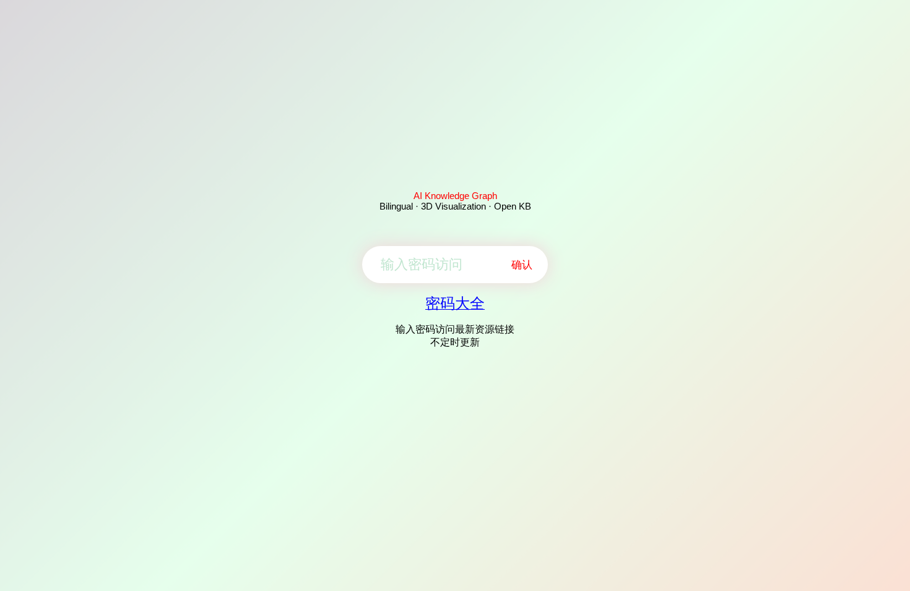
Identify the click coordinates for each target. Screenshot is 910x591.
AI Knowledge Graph (455, 195)
